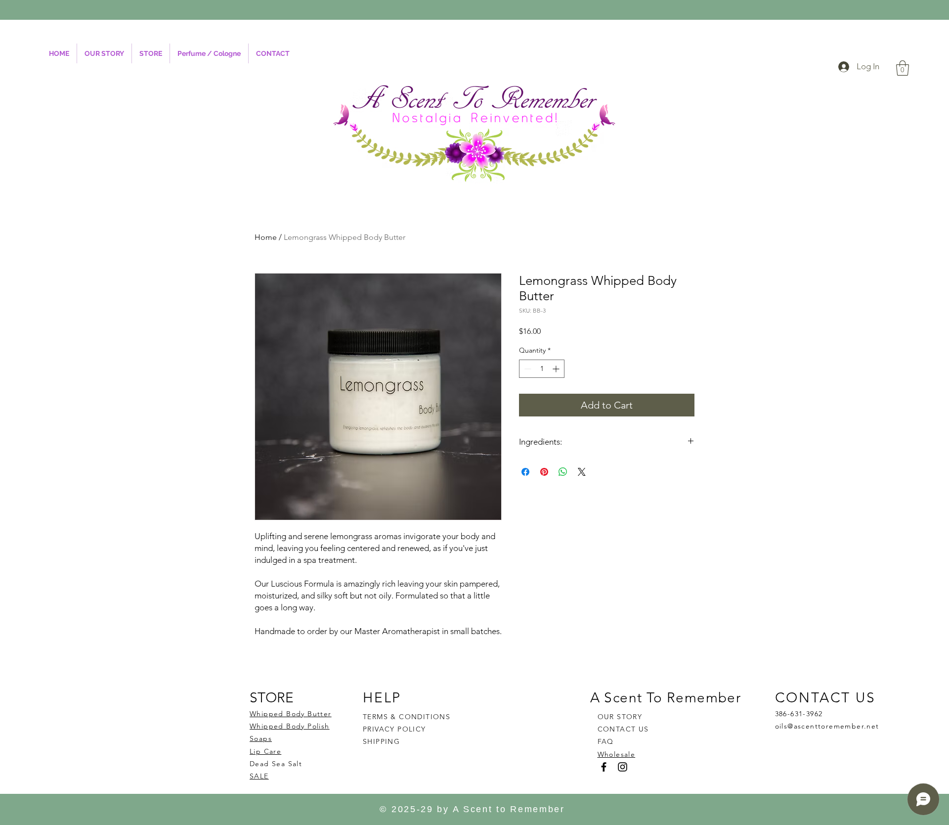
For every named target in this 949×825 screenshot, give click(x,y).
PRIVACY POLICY (396, 729)
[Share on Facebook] (525, 472)
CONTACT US (623, 729)
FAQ (606, 741)
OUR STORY (620, 716)
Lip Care (265, 751)
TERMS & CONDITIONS (406, 716)
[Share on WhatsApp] (563, 472)
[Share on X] (582, 472)
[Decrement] (526, 368)
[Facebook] (604, 767)
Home (266, 237)
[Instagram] (622, 767)
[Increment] (557, 368)
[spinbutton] (542, 368)
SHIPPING (381, 741)
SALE (259, 776)
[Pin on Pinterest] (544, 472)
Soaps (261, 738)
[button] (902, 68)
